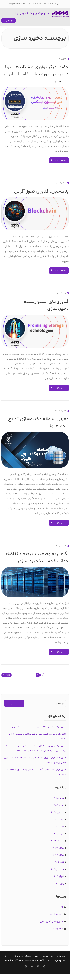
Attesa (28, 960)
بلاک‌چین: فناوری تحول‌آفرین (41, 191)
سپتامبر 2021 (57, 869)
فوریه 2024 (59, 805)
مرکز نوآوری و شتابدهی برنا (32, 14)
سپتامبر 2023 (57, 833)
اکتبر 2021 (59, 862)
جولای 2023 (58, 848)
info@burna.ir (15, 3)
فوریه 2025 (59, 798)
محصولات (58, 928)
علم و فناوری (56, 914)
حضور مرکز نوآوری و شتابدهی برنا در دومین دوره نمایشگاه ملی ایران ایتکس (36, 74)
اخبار (60, 907)
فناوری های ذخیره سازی (51, 921)
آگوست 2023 (57, 840)
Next (8, 675)
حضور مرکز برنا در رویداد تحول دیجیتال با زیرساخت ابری (39, 726)
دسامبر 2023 (57, 812)
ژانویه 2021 (59, 883)
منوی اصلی (10, 20)
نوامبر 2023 (58, 819)
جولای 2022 (58, 855)
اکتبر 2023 (59, 826)
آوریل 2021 (59, 876)
